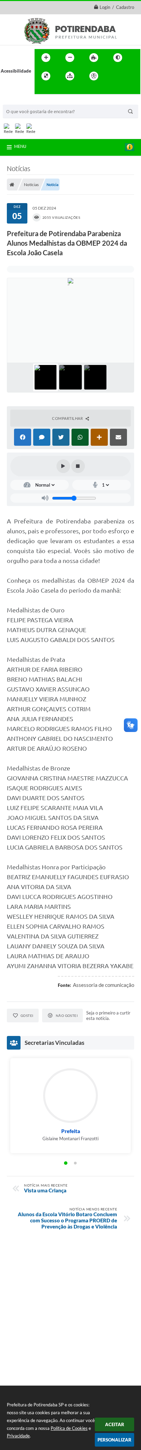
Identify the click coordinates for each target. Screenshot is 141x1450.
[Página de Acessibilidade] (93, 76)
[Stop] (78, 466)
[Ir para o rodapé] (56, 90)
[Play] (63, 466)
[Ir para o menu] (128, 76)
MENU (20, 146)
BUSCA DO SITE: (23, 101)
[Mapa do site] (70, 76)
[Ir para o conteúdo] (113, 76)
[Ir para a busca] (41, 90)
